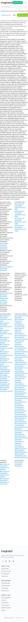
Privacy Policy (4, 602)
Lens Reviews (4, 588)
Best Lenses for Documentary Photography (19, 464)
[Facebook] (9, 561)
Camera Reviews (5, 585)
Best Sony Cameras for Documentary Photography (6, 268)
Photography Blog (5, 583)
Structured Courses (6, 571)
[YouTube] (6, 561)
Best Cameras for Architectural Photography (19, 321)
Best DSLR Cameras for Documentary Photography (6, 294)
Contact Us (4, 600)
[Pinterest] (13, 561)
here (7, 37)
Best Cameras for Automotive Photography (19, 330)
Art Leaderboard (5, 573)
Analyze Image (5, 568)
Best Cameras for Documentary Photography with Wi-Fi (6, 389)
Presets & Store (5, 590)
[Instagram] (2, 561)
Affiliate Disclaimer (6, 607)
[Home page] (6, 2)
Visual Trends (4, 576)
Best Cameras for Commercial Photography (19, 342)
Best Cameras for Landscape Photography (19, 380)
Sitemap (3, 610)
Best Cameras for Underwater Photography (19, 443)
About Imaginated (5, 597)
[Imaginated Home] (6, 551)
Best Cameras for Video (21, 457)
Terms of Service (5, 605)
